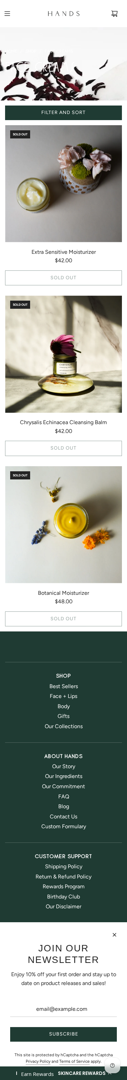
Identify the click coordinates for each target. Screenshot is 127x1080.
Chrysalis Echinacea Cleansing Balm (63, 422)
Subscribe (63, 1034)
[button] (63, 1073)
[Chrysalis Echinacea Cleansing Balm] (63, 354)
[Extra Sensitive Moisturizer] (63, 183)
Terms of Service (74, 1061)
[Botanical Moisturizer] (63, 524)
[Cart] (114, 13)
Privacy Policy (38, 1061)
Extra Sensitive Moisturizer (63, 252)
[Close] (114, 934)
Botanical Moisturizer (63, 593)
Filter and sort (63, 112)
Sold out (63, 278)
